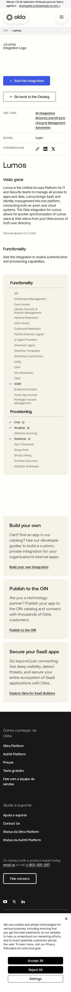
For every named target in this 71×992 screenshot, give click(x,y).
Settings (35, 979)
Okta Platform (13, 746)
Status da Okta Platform (21, 831)
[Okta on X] (14, 902)
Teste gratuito (13, 770)
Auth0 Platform (14, 754)
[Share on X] (53, 149)
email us (9, 865)
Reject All (35, 970)
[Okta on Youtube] (5, 902)
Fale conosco (20, 878)
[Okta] (16, 17)
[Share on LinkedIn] (45, 149)
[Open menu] (61, 17)
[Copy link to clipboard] (37, 149)
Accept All (35, 960)
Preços (8, 762)
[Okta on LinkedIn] (23, 902)
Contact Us (11, 823)
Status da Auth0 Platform (22, 840)
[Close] (66, 918)
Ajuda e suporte (15, 815)
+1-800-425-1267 (37, 865)
